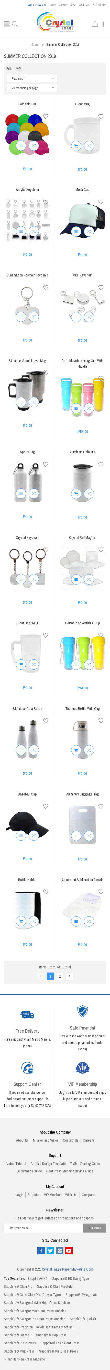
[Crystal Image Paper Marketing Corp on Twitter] (50, 1250)
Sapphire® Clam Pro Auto (55, 1286)
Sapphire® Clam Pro (18, 1286)
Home (52, 4)
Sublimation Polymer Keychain (27, 276)
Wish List (84, 4)
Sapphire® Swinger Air (81, 1295)
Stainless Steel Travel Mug (27, 361)
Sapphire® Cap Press (51, 1335)
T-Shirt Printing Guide (85, 1164)
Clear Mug (82, 104)
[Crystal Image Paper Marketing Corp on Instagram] (59, 1250)
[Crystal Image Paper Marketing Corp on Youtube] (69, 1250)
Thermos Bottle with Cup (82, 709)
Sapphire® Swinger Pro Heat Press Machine (34, 1319)
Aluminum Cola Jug (83, 452)
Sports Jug (27, 452)
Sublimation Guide (29, 1171)
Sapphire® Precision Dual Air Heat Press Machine (38, 1327)
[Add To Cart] (76, 146)
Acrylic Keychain (27, 190)
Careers (63, 4)
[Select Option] (21, 146)
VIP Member (99, 4)
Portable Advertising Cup (82, 623)
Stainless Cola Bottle (27, 709)
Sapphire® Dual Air (83, 1319)
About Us (22, 1140)
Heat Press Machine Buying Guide (69, 1171)
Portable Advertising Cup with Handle (82, 364)
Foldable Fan (27, 104)
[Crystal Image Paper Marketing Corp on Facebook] (41, 1250)
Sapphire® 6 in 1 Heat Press (58, 1351)
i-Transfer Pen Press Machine (24, 1359)
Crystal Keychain (27, 538)
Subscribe (95, 1228)
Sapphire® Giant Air (17, 1335)
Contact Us (71, 1140)
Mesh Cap (82, 190)
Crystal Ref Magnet (82, 538)
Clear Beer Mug (27, 623)
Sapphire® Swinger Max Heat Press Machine (35, 1311)
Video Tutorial (16, 1164)
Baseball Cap (27, 795)
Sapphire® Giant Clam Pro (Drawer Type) (32, 1295)
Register (41, 4)
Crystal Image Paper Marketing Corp (67, 1269)
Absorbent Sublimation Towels (82, 880)
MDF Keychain (82, 276)
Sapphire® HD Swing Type (70, 1278)
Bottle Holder (27, 880)
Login (31, 4)
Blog (72, 4)
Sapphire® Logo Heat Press (60, 1343)
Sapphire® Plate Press (20, 1343)
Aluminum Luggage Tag (82, 795)
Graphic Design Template (48, 1164)
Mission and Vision (46, 1140)
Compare (88, 1195)
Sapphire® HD (38, 1278)
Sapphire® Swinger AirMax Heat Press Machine (37, 1303)
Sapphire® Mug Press (19, 1351)
